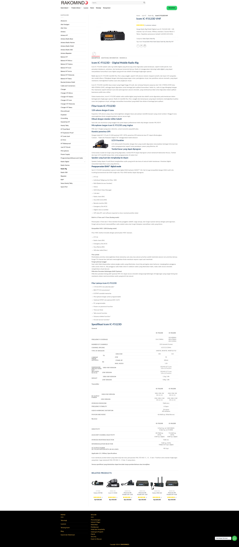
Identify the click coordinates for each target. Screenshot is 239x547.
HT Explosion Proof (67, 133)
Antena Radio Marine (68, 42)
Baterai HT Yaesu (66, 78)
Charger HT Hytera (67, 96)
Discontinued (65, 111)
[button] (94, 54)
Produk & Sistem (76, 8)
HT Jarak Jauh (65, 136)
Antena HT (64, 35)
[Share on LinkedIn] (144, 45)
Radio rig (94, 76)
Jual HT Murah (65, 147)
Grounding (64, 118)
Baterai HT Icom (66, 68)
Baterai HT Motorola (67, 75)
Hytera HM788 (98, 493)
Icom (140, 41)
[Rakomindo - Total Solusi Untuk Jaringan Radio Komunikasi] (75, 2)
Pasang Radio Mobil (148, 41)
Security (93, 536)
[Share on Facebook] (138, 45)
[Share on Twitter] (141, 45)
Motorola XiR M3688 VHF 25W (142, 493)
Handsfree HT (65, 122)
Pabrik (93, 534)
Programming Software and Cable (72, 158)
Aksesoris (64, 21)
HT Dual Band (65, 129)
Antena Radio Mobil (67, 46)
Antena (63, 31)
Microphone (65, 151)
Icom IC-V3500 (112, 493)
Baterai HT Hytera (67, 64)
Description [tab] (96, 58)
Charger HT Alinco (67, 93)
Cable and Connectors (68, 86)
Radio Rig (64, 169)
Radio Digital (65, 161)
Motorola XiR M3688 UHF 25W (127, 493)
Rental (92, 8)
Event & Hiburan (96, 539)
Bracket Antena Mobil (68, 82)
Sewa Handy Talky (67, 183)
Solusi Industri (64, 8)
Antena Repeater (66, 53)
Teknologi (98, 8)
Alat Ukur (64, 28)
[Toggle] (85, 162)
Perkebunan (95, 527)
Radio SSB (64, 172)
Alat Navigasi (65, 24)
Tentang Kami (106, 8)
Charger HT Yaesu (66, 107)
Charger (63, 89)
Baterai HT (64, 57)
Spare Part (64, 187)
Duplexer (64, 114)
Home (138, 15)
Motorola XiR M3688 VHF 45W (172, 493)
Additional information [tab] (109, 58)
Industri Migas (95, 522)
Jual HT (144, 15)
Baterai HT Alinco (66, 60)
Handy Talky (65, 125)
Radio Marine (65, 165)
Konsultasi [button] (172, 8)
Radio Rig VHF (169, 41)
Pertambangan (95, 520)
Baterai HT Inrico (66, 71)
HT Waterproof (66, 143)
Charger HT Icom (66, 100)
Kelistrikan (94, 524)
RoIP (62, 179)
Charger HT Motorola (68, 104)
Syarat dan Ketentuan (68, 535)
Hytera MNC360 (157, 493)
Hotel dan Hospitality (98, 529)
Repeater (63, 176)
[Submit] (144, 2)
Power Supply (65, 154)
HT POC (63, 140)
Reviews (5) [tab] (123, 58)
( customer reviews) (150, 25)
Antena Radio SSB (67, 50)
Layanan (86, 8)
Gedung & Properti (97, 532)
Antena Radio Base (67, 39)
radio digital (160, 69)
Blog (62, 531)
